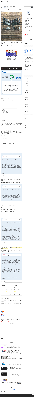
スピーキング (4, 116)
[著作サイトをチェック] (28, 30)
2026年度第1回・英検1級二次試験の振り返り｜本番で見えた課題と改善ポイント (29, 72)
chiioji (29, 14)
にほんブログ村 (6, 7)
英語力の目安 (4, 110)
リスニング (4, 113)
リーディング (4, 114)
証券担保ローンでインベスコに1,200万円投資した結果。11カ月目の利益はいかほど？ (29, 65)
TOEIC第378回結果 (26, 47)
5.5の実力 (4, 109)
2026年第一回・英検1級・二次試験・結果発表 (29, 69)
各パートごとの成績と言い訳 (6, 112)
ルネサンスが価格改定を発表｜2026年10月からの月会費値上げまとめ (29, 58)
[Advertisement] (11, 330)
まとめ (3, 117)
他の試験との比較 (5, 111)
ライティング (4, 115)
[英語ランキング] (3, 314)
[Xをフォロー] (29, 30)
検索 (32, 7)
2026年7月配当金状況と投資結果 (29, 62)
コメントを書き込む (12, 389)
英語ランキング (3, 315)
